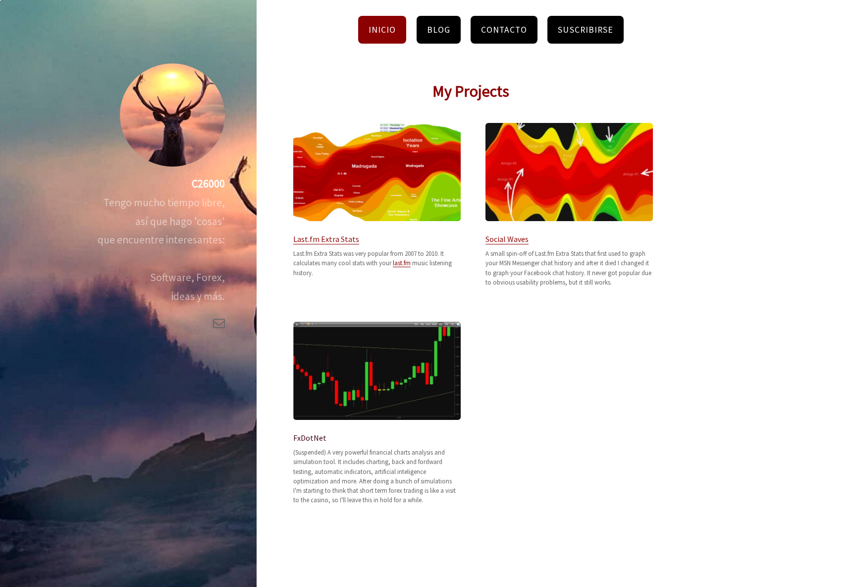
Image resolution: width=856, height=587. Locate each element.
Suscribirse (585, 29)
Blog (438, 29)
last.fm (402, 263)
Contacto (504, 29)
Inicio (382, 29)
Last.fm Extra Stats (326, 239)
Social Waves (507, 239)
